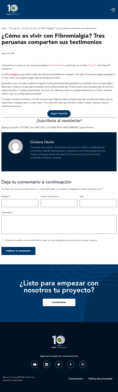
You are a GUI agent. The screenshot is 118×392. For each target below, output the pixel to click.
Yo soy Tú (92, 65)
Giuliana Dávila (57, 65)
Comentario (7, 213)
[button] (113, 9)
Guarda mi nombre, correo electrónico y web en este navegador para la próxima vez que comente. (51, 240)
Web (82, 197)
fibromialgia (11, 74)
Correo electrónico (50, 197)
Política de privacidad (100, 379)
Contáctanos (75, 379)
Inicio (4, 28)
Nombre (6, 197)
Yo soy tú (14, 28)
